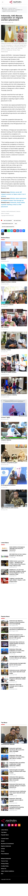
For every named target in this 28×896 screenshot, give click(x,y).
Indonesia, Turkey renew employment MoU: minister (13, 258)
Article (3, 848)
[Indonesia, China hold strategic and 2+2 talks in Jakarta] (4, 686)
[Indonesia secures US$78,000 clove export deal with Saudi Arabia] (4, 672)
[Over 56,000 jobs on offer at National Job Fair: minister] (14, 317)
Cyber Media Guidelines (7, 871)
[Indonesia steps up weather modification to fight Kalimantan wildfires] (4, 764)
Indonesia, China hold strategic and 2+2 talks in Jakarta (16, 686)
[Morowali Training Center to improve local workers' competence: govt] (14, 453)
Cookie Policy (4, 866)
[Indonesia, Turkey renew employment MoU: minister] (14, 249)
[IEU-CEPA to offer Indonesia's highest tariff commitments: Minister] (14, 734)
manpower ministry (7, 223)
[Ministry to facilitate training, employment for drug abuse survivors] (14, 475)
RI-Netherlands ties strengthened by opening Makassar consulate (16, 807)
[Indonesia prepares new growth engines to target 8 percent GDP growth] (4, 637)
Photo (2, 851)
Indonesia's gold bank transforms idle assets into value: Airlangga (16, 750)
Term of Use (4, 861)
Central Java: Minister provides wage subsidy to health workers (11, 371)
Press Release (5, 853)
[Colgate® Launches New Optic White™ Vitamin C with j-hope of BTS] (4, 580)
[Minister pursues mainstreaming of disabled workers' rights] (14, 408)
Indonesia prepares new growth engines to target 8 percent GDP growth (16, 636)
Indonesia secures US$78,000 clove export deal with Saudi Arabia (17, 672)
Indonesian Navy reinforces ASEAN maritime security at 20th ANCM (16, 643)
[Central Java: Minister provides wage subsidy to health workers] (14, 362)
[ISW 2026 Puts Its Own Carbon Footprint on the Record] (4, 556)
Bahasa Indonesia (6, 858)
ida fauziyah (17, 220)
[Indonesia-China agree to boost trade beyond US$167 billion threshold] (4, 779)
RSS (2, 873)
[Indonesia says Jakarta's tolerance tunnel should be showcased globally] (4, 623)
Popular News (5, 616)
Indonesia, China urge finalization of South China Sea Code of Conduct (16, 651)
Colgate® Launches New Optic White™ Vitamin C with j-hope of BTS (17, 580)
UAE (16, 223)
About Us (3, 868)
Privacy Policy (4, 863)
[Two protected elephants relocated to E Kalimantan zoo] (4, 630)
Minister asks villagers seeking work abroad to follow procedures (14, 303)
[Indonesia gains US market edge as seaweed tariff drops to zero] (4, 772)
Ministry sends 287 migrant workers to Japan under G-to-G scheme (13, 194)
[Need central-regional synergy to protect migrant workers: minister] (14, 272)
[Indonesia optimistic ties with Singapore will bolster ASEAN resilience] (4, 679)
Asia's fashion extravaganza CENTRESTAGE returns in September (17, 548)
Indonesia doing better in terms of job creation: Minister (12, 439)
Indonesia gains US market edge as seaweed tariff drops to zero (17, 771)
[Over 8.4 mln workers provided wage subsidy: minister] (14, 340)
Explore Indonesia (6, 846)
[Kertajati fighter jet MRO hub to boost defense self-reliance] (4, 658)
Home (5, 8)
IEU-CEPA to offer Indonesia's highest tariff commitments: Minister (13, 743)
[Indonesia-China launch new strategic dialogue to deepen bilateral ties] (4, 786)
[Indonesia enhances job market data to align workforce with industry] (14, 498)
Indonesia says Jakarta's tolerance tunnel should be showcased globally (16, 622)
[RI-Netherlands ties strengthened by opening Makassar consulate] (4, 807)
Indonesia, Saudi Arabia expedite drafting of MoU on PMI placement (13, 204)
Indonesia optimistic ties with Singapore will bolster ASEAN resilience (17, 679)
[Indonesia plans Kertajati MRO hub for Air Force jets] (4, 665)
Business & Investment (7, 843)
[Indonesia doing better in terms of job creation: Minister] (14, 430)
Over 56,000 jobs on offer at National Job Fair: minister (13, 326)
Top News (4, 722)
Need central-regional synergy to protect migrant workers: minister (13, 281)
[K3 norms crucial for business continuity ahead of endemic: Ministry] (14, 385)
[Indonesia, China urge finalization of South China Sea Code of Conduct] (4, 651)
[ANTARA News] (15, 2)
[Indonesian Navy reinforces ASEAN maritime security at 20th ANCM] (4, 644)
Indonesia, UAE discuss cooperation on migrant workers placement (12, 10)
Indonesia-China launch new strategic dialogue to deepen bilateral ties (17, 786)
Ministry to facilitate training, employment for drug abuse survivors (13, 484)
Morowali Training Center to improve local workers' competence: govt (13, 461)
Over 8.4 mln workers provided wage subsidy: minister (12, 349)
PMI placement (8, 220)
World (2, 841)
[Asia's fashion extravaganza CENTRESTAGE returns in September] (4, 549)
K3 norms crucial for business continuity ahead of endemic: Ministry (12, 394)
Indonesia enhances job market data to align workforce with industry (12, 507)
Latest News (5, 542)
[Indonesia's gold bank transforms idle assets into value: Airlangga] (4, 750)
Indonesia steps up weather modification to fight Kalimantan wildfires (17, 764)
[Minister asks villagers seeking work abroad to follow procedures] (14, 295)
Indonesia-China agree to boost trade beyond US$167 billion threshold (17, 778)
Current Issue (12, 8)
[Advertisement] (14, 526)
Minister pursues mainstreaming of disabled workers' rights (14, 416)
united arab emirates (8, 226)
